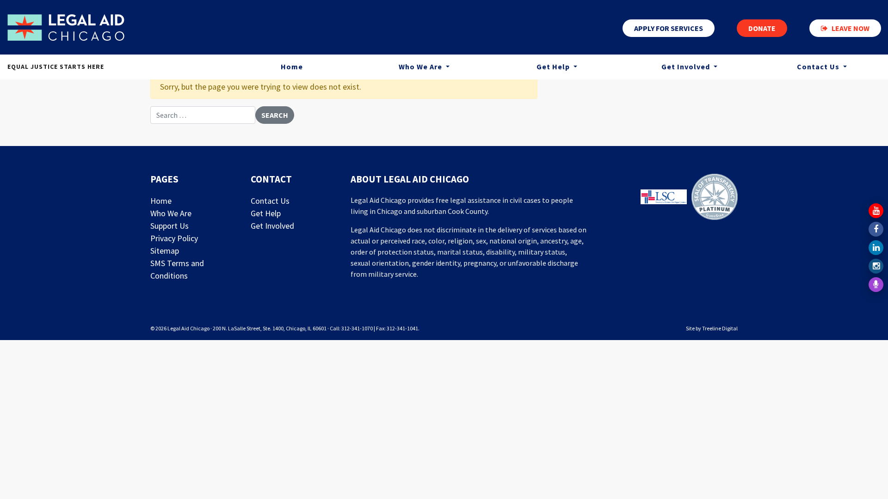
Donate (762, 28)
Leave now (851, 28)
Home (292, 66)
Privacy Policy (174, 238)
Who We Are (421, 66)
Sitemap (164, 250)
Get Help (554, 66)
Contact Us (270, 200)
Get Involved (686, 66)
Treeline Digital (720, 328)
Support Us (169, 225)
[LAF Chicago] (66, 27)
